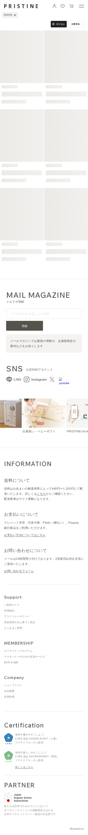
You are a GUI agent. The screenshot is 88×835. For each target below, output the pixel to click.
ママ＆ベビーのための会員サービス (24, 656)
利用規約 (9, 610)
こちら (41, 493)
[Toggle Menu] (81, 6)
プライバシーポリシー (17, 616)
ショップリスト (13, 685)
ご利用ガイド (12, 604)
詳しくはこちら (24, 767)
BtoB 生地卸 (11, 662)
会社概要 (9, 691)
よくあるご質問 (13, 628)
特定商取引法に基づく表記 (19, 622)
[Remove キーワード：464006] (15, 15)
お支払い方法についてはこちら (25, 535)
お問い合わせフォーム (19, 571)
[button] (72, 6)
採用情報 (9, 696)
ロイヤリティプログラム (18, 651)
